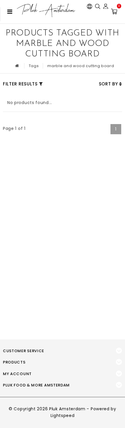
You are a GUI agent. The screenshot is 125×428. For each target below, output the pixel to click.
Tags (34, 66)
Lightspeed (63, 415)
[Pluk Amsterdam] (46, 10)
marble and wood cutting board (80, 66)
